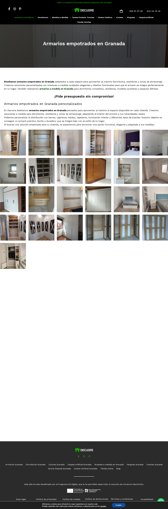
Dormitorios (43, 17)
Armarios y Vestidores (24, 17)
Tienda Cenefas (84, 22)
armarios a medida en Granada (56, 88)
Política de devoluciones (96, 499)
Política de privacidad (46, 499)
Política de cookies (71, 499)
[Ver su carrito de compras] (121, 11)
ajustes (103, 506)
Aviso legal (21, 499)
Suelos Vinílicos (105, 17)
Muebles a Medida (60, 17)
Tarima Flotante (79, 17)
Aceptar (119, 505)
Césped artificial (146, 17)
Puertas (90, 17)
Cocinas (119, 17)
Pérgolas (131, 17)
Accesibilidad (147, 499)
